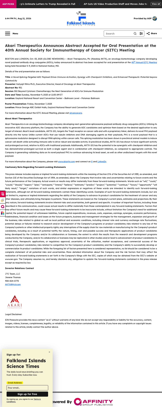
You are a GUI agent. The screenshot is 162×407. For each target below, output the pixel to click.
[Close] (49, 352)
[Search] (135, 33)
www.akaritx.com (66, 161)
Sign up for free (27, 394)
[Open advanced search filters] (141, 33)
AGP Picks (8, 4)
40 (132, 62)
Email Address (15, 382)
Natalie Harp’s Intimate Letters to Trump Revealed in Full (41, 4)
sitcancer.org (75, 113)
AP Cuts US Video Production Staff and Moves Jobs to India (119, 4)
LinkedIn (101, 161)
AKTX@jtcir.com (13, 284)
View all (156, 4)
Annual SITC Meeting (146, 62)
